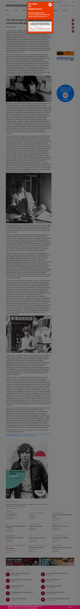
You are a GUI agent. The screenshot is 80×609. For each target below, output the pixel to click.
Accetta (70, 607)
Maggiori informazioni (32, 607)
